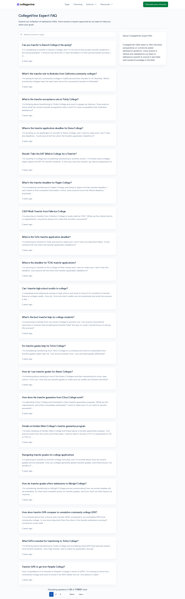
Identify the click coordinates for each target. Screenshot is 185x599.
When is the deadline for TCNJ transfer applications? (49, 262)
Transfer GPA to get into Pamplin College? (43, 566)
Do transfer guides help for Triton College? (44, 346)
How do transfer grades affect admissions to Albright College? (54, 483)
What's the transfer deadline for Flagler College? (47, 182)
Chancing (77, 4)
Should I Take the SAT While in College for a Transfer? (49, 153)
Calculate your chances (155, 4)
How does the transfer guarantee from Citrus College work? (52, 397)
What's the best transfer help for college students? (48, 317)
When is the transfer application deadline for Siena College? (52, 128)
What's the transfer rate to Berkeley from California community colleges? (59, 73)
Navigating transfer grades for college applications (48, 454)
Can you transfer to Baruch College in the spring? (47, 45)
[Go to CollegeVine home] (26, 4)
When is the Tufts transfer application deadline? (46, 237)
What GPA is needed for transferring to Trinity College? (50, 541)
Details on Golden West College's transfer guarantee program (53, 426)
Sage (67, 4)
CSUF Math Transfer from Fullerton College (44, 211)
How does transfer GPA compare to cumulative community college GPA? (59, 512)
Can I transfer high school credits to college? (45, 288)
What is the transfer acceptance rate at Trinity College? (50, 99)
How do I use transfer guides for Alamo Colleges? (47, 371)
